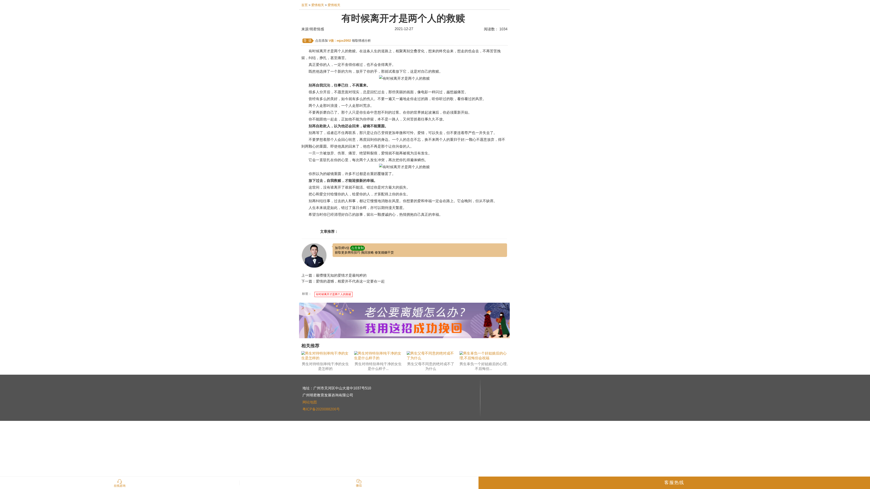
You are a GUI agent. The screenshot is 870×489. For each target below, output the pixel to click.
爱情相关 (317, 5)
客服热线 (674, 482)
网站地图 (309, 402)
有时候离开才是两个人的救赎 (333, 294)
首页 (304, 5)
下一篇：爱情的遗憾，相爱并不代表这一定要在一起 (343, 281)
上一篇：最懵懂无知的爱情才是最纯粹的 (334, 275)
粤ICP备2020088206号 (321, 409)
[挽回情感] (404, 320)
